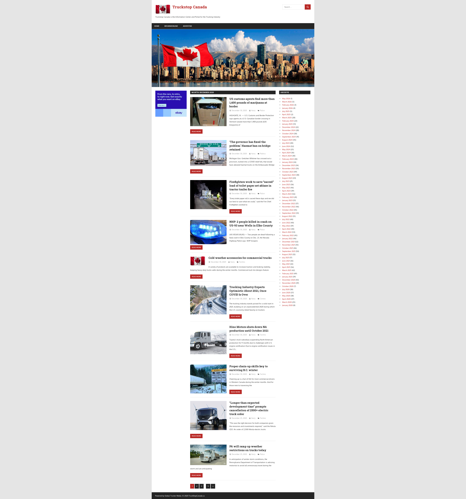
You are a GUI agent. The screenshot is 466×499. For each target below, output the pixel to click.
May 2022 (286, 226)
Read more (196, 131)
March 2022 (287, 232)
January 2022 (287, 238)
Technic (242, 262)
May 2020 (286, 296)
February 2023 (288, 197)
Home (156, 26)
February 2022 (288, 235)
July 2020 (286, 289)
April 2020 (286, 299)
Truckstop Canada (189, 6)
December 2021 (288, 242)
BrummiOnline (171, 26)
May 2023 (286, 187)
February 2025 (288, 121)
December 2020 (288, 280)
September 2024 (289, 137)
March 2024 (287, 156)
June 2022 (286, 223)
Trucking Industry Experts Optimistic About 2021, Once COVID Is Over (247, 290)
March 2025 (287, 117)
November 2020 (288, 283)
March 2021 (286, 270)
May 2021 (286, 264)
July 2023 (285, 181)
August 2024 (287, 140)
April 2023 (286, 191)
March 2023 (287, 194)
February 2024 (288, 159)
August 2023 (287, 178)
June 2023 (286, 184)
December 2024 (288, 127)
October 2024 (287, 133)
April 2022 (286, 229)
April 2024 (286, 152)
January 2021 (287, 277)
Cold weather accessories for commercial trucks (240, 258)
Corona (263, 299)
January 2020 (287, 305)
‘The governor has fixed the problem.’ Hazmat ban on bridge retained (249, 145)
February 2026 (288, 105)
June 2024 (286, 146)
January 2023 (287, 200)
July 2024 (286, 143)
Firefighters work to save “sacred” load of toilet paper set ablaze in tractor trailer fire (251, 185)
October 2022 (287, 210)
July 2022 (285, 219)
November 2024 (288, 130)
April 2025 (286, 114)
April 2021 (286, 267)
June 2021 (286, 261)
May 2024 (286, 149)
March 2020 (287, 302)
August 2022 (287, 216)
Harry (253, 110)
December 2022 (288, 203)
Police (262, 110)
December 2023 (288, 165)
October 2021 (287, 248)
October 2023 (287, 172)
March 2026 (287, 102)
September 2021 (288, 251)
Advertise (187, 26)
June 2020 (286, 292)
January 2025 (287, 124)
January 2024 (287, 162)
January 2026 (287, 108)
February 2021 (287, 273)
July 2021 (285, 257)
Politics (263, 154)
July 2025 (286, 111)
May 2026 (286, 98)
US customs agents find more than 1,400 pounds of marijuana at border (252, 102)
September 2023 (289, 175)
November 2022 (288, 207)
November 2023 (288, 168)
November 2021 (288, 245)
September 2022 (289, 213)
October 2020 (287, 286)
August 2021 (287, 254)
